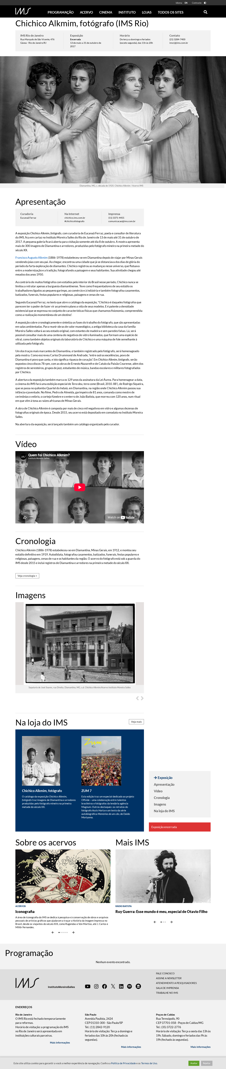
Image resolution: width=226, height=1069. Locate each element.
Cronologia (162, 798)
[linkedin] (121, 986)
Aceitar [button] (193, 1063)
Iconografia (25, 911)
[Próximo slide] (73, 932)
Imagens (160, 804)
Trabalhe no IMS (167, 992)
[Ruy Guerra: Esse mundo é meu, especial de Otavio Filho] (163, 875)
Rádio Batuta (123, 906)
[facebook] (104, 986)
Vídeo (158, 791)
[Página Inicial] (23, 11)
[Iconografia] (63, 875)
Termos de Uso (149, 1063)
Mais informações (60, 1042)
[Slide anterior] (53, 932)
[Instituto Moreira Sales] (45, 982)
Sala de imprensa (167, 987)
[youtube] (87, 986)
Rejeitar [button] (206, 1063)
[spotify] (129, 986)
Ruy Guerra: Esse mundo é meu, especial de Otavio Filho (161, 911)
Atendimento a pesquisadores (176, 982)
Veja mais (136, 721)
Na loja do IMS (164, 811)
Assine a (168, 978)
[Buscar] (205, 11)
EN (186, 2)
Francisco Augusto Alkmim (31, 257)
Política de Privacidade (123, 1063)
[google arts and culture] (138, 986)
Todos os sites (170, 12)
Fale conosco (165, 973)
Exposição (165, 778)
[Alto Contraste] (205, 2)
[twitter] (113, 986)
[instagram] (96, 986)
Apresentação (164, 784)
